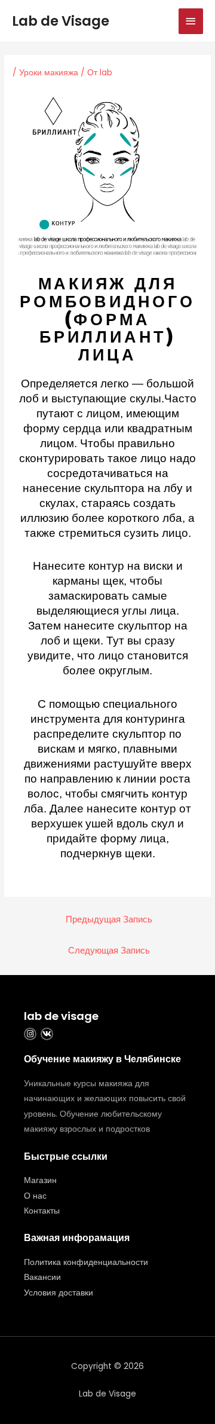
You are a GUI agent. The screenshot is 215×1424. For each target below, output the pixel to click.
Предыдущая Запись (109, 919)
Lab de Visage (60, 20)
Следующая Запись (109, 951)
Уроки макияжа (48, 72)
